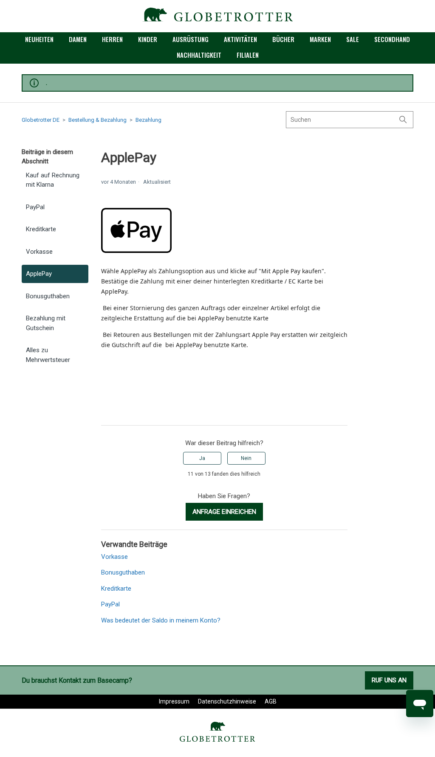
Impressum (174, 701)
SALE (352, 39)
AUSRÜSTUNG (190, 39)
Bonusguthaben (48, 296)
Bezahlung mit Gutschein (45, 323)
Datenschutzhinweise (227, 701)
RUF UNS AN (389, 680)
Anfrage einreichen (224, 512)
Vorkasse (39, 251)
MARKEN (320, 39)
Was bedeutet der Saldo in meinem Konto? (160, 620)
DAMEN (78, 39)
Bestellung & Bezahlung (97, 120)
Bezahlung (148, 120)
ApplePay (39, 274)
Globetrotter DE (40, 120)
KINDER (147, 39)
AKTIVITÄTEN (240, 39)
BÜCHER (283, 39)
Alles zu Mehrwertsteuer (48, 355)
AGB (271, 701)
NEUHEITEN (39, 39)
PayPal (35, 207)
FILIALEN (248, 54)
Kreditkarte (41, 229)
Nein (246, 458)
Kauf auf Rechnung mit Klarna (52, 180)
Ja (202, 458)
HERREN (112, 39)
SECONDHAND (392, 39)
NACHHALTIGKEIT (199, 54)
